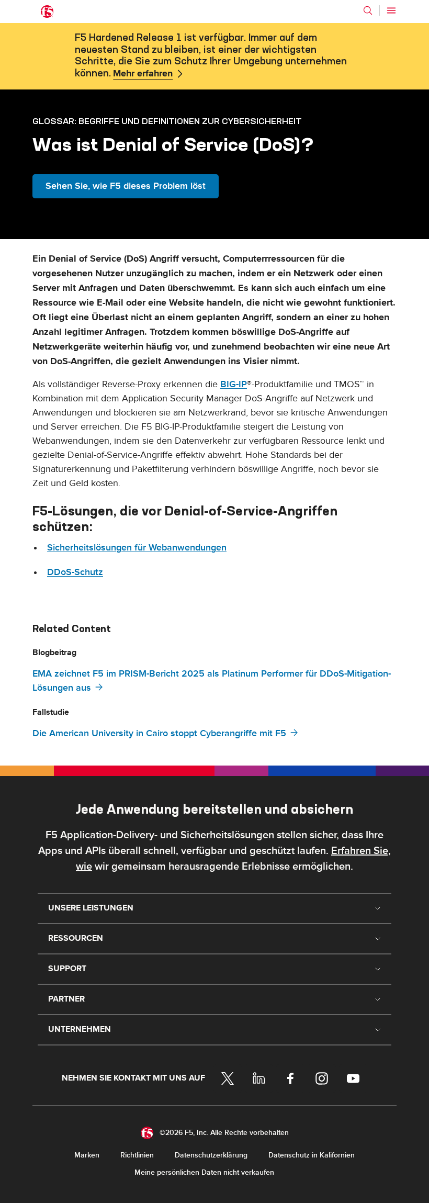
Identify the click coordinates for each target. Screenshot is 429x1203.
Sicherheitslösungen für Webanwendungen (137, 547)
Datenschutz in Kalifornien (311, 1155)
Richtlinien (137, 1155)
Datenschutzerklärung (211, 1155)
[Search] (368, 10)
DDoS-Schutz (75, 572)
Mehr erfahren (143, 73)
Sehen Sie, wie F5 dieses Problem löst (126, 186)
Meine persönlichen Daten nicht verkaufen (204, 1172)
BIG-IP (233, 384)
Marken (86, 1155)
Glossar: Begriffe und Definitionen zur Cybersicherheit (167, 121)
